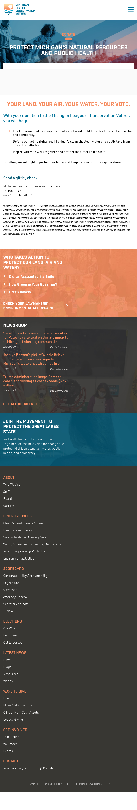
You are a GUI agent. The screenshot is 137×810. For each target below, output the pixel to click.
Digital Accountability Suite (31, 277)
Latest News (14, 653)
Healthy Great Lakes (17, 530)
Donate (8, 698)
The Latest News (59, 347)
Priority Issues (17, 516)
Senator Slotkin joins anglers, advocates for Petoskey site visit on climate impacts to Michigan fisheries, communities (35, 337)
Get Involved (15, 730)
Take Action (11, 737)
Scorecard (13, 569)
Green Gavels (20, 292)
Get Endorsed (12, 642)
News (7, 660)
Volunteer (10, 744)
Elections (12, 621)
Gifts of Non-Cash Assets (21, 712)
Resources (10, 674)
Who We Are (11, 484)
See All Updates (18, 404)
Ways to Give (14, 691)
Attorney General (15, 597)
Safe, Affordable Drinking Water (25, 537)
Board (7, 498)
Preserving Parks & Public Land (25, 551)
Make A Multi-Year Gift (19, 705)
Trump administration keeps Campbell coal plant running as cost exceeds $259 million (34, 380)
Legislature (11, 583)
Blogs (7, 667)
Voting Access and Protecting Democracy (32, 544)
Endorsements (13, 635)
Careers (8, 506)
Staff (6, 491)
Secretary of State (16, 604)
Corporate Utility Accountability (25, 576)
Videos (8, 681)
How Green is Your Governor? (33, 284)
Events (8, 751)
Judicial (8, 611)
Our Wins (9, 628)
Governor (10, 590)
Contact (11, 761)
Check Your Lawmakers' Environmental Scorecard (28, 306)
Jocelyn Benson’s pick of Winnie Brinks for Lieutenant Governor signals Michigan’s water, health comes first (33, 358)
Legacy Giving (13, 719)
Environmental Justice (18, 558)
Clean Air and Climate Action (23, 523)
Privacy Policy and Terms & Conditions (30, 768)
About (8, 477)
